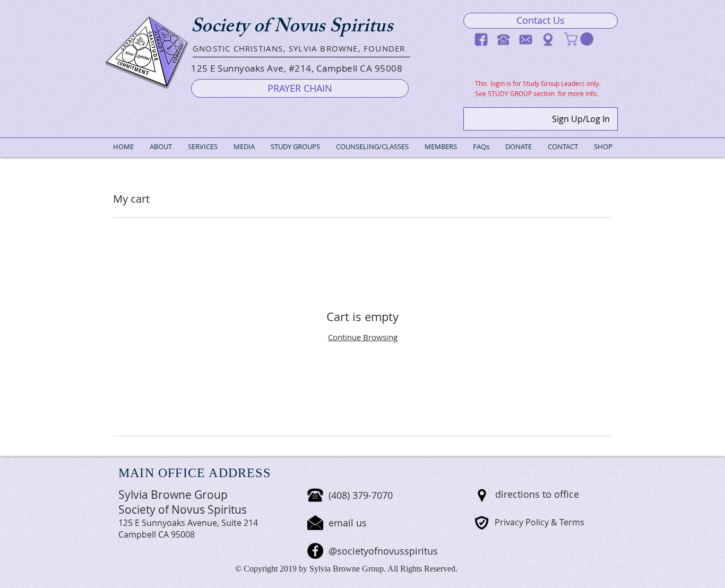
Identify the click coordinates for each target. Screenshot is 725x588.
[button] (580, 39)
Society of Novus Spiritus (292, 28)
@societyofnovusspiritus (383, 550)
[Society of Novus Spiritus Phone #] (503, 39)
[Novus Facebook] (481, 39)
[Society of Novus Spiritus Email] (526, 39)
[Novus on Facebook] (315, 551)
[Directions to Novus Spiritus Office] (548, 39)
